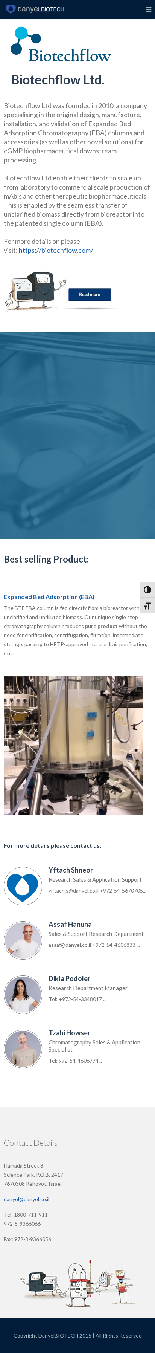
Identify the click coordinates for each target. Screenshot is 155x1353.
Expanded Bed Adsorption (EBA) (49, 596)
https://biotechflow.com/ (56, 250)
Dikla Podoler (69, 978)
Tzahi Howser (69, 1033)
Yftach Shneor (71, 870)
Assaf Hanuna (70, 924)
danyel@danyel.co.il (26, 1199)
